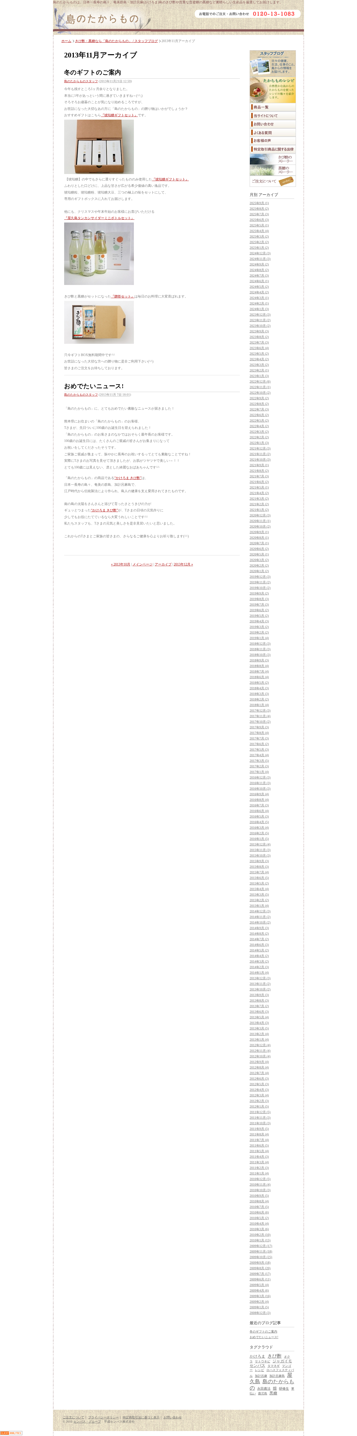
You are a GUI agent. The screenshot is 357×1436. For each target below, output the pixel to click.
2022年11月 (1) (260, 387)
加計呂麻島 (277, 1375)
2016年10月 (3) (260, 788)
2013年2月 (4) (259, 1034)
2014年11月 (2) (260, 916)
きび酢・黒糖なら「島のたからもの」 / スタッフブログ (116, 41)
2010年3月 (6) (259, 1229)
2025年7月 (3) (259, 214)
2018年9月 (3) (259, 660)
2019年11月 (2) (260, 582)
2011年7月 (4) (259, 1140)
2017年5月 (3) (259, 749)
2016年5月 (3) (259, 816)
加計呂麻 (261, 1375)
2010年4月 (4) (259, 1223)
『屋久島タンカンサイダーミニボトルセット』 (99, 218)
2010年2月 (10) (260, 1234)
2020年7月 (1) (259, 543)
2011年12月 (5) (260, 1112)
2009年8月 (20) (260, 1268)
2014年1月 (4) (259, 972)
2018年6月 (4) (259, 677)
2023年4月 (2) (259, 359)
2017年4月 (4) (259, 755)
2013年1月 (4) (259, 1039)
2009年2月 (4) (259, 1301)
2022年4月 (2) (259, 426)
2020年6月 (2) (259, 548)
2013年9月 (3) (259, 995)
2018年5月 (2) (259, 682)
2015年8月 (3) (259, 866)
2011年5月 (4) (259, 1151)
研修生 (284, 1389)
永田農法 (264, 1389)
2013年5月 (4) (259, 1017)
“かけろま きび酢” (127, 478)
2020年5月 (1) (259, 554)
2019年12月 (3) (260, 576)
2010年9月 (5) (259, 1195)
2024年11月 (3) (260, 258)
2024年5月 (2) (259, 286)
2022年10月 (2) (260, 392)
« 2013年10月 (120, 564)
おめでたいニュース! (94, 386)
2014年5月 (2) (259, 950)
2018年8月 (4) (259, 666)
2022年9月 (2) (259, 398)
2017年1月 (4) (259, 771)
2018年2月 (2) (259, 699)
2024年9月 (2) (259, 264)
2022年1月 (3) (259, 442)
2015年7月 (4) (259, 872)
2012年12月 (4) (260, 1045)
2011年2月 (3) (259, 1167)
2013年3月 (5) (259, 1028)
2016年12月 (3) (260, 777)
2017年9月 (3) (259, 727)
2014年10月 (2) (260, 922)
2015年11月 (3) (260, 850)
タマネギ (273, 1365)
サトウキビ (262, 1361)
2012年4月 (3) (259, 1089)
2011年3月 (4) (259, 1162)
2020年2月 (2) (259, 565)
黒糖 (273, 1393)
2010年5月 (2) (259, 1218)
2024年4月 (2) (259, 292)
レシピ (259, 1370)
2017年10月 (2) (260, 721)
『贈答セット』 (122, 296)
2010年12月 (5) (260, 1179)
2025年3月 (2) (259, 236)
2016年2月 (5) (259, 833)
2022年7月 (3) (259, 409)
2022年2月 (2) (259, 437)
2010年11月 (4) (260, 1184)
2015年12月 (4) (260, 844)
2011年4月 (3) (259, 1156)
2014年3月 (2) (259, 961)
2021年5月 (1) (259, 487)
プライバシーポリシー (103, 1417)
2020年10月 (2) (260, 526)
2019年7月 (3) (259, 604)
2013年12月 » (183, 564)
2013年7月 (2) (259, 1006)
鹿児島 (262, 1393)
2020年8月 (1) (259, 537)
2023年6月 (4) (259, 348)
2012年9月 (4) (259, 1061)
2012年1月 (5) (259, 1106)
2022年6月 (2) (259, 415)
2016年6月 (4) (259, 811)
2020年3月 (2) (259, 560)
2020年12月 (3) (260, 515)
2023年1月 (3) (259, 376)
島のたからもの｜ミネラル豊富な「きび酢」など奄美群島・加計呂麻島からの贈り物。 (102, 21)
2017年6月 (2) (259, 744)
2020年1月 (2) (259, 571)
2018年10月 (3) (260, 654)
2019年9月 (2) (259, 593)
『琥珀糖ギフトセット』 (119, 115)
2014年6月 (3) (259, 944)
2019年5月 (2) (259, 615)
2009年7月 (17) (260, 1273)
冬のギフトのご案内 (92, 72)
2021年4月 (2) (259, 493)
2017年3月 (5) (259, 760)
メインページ (142, 564)
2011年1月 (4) (259, 1173)
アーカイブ (163, 564)
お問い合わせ (172, 1417)
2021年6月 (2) (259, 481)
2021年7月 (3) (259, 476)
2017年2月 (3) (259, 766)
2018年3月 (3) (259, 693)
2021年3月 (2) (259, 498)
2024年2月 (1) (259, 303)
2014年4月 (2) (259, 956)
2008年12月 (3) (260, 1312)
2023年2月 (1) (259, 370)
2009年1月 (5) (259, 1307)
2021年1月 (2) (259, 509)
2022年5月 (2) (259, 420)
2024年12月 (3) (260, 253)
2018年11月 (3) (260, 649)
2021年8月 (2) (259, 470)
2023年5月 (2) (259, 353)
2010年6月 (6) (259, 1212)
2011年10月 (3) (260, 1123)
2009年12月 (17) (261, 1246)
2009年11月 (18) (261, 1251)
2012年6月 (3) (259, 1078)
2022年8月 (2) (259, 403)
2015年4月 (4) (259, 889)
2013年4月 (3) (259, 1022)
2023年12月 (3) (260, 314)
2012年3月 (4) (259, 1095)
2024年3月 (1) (259, 297)
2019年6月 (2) (259, 610)
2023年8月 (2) (259, 337)
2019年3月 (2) (259, 626)
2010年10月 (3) (260, 1190)
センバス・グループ (87, 1421)
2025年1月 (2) (259, 247)
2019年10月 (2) (260, 587)
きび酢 (274, 1356)
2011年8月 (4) (259, 1134)
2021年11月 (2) (260, 454)
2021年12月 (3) (260, 448)
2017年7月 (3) (259, 738)
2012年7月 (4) (259, 1073)
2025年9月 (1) (259, 203)
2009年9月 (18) (260, 1262)
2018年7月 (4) (259, 671)
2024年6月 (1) (259, 281)
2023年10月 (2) (260, 325)
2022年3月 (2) (259, 431)
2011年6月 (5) (259, 1145)
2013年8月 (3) (259, 1000)
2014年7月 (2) (259, 939)
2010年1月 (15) (260, 1240)
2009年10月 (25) (261, 1257)
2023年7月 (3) (259, 342)
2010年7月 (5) (259, 1206)
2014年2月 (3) (259, 967)
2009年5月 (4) (259, 1285)
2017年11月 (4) (260, 716)
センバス (257, 1366)
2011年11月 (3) (260, 1117)
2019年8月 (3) (259, 599)
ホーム (66, 41)
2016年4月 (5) (259, 822)
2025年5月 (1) (259, 225)
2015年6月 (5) (259, 877)
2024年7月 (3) (259, 275)
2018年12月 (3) (260, 643)
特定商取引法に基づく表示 (141, 1417)
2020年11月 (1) (260, 521)
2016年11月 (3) (260, 783)
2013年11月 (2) (260, 983)
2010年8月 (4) (259, 1201)
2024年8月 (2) (259, 270)
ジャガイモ (282, 1361)
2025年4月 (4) (259, 231)
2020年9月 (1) (259, 532)
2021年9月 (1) (259, 465)
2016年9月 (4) (259, 794)
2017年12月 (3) (260, 710)
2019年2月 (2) (259, 632)
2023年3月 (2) (259, 364)
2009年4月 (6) (259, 1290)
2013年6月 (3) (259, 1011)
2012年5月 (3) (259, 1084)
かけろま (257, 1356)
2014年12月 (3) (260, 911)
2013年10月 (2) (260, 989)
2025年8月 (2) (259, 208)
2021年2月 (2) (259, 504)
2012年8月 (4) (259, 1067)
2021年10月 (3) (260, 459)
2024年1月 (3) (259, 309)
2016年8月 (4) (259, 799)
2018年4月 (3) (259, 688)
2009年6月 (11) (260, 1279)
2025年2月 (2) (259, 242)
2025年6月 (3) (259, 219)
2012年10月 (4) (260, 1056)
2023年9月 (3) (259, 331)
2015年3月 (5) (259, 894)
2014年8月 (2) (259, 933)
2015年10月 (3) (260, 855)
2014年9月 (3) (259, 928)
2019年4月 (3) (259, 621)
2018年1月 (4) (259, 705)
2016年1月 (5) (259, 838)
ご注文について (73, 1417)
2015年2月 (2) (259, 900)
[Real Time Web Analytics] (11, 1434)
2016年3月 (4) (259, 827)
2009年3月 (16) (260, 1296)
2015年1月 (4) (259, 905)
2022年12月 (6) (260, 381)
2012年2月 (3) (259, 1101)
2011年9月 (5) (259, 1128)
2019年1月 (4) (259, 638)
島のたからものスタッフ (81, 81)
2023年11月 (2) (260, 320)
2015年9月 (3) (259, 861)
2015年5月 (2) (259, 883)
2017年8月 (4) (259, 732)
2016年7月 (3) (259, 805)
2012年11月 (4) (260, 1050)
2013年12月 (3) (260, 978)
